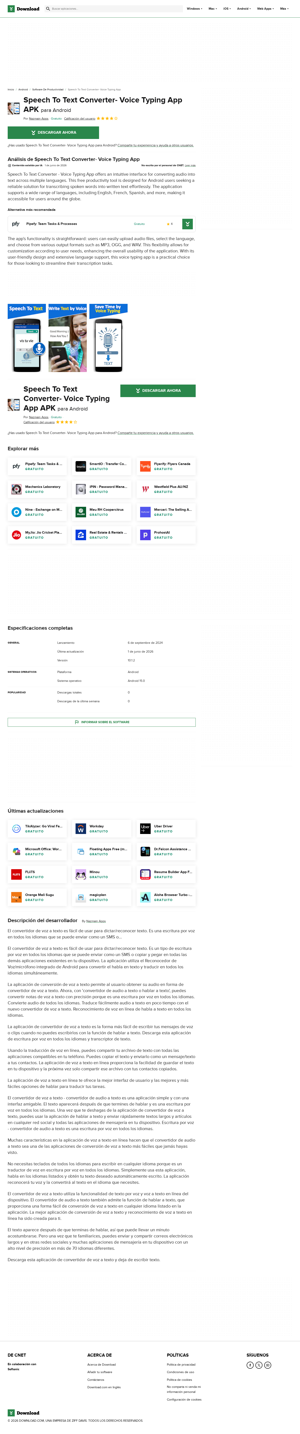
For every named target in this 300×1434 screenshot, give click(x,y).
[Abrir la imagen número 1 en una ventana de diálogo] (68, 338)
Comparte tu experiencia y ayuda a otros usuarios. (155, 145)
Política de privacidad (181, 1364)
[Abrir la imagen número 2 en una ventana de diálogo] (108, 338)
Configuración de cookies (184, 1399)
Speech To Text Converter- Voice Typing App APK (102, 104)
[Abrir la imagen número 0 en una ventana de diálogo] (27, 338)
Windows (193, 8)
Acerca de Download (101, 1364)
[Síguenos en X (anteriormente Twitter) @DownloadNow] (258, 1365)
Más (283, 9)
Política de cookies (179, 1380)
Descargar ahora (57, 132)
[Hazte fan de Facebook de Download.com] (250, 1365)
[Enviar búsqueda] (48, 8)
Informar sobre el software (105, 722)
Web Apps (264, 8)
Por (36, 118)
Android (242, 8)
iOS (225, 8)
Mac (212, 8)
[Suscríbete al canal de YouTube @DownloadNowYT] (267, 1365)
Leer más (190, 165)
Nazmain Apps (96, 921)
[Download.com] (23, 8)
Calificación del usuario (79, 118)
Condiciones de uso (180, 1372)
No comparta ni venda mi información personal (184, 1389)
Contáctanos (95, 1380)
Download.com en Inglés (104, 1387)
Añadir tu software (99, 1372)
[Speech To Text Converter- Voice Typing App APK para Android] (14, 108)
